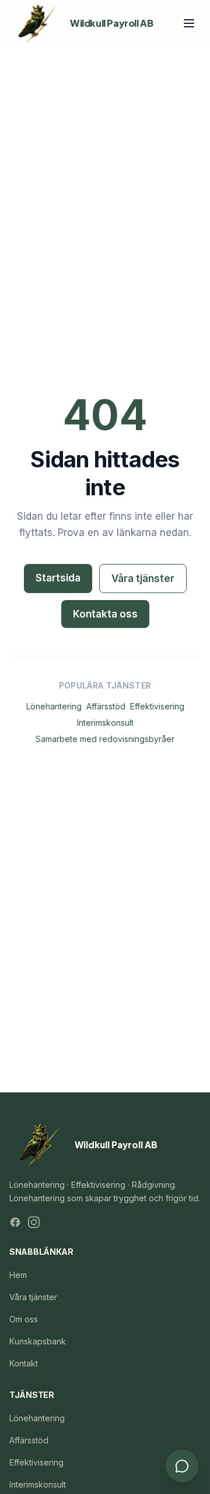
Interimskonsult (105, 723)
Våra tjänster (142, 578)
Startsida (58, 578)
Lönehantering (54, 706)
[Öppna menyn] (189, 23)
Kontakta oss (105, 614)
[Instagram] (34, 1222)
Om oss (23, 1319)
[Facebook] (15, 1222)
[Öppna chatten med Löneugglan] (182, 1466)
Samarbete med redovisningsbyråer (105, 739)
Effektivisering (157, 706)
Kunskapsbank (37, 1341)
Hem (18, 1275)
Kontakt (23, 1363)
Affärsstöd (105, 706)
